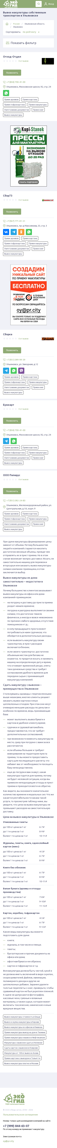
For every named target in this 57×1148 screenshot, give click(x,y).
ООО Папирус (11, 475)
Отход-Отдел (12, 56)
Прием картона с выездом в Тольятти (22, 1058)
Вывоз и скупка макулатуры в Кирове (21, 1022)
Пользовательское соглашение (20, 1114)
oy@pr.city (8, 1141)
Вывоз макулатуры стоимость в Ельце (22, 1017)
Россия (16, 24)
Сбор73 (7, 195)
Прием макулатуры (38, 105)
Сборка (7, 334)
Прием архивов (11, 99)
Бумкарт (8, 404)
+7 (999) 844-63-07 (16, 1126)
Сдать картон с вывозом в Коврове (21, 1048)
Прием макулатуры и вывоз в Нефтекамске (24, 1037)
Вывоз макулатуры (13, 115)
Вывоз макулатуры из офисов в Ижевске (23, 1027)
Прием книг (38, 110)
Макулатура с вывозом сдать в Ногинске (23, 1043)
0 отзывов (23, 61)
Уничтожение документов (16, 110)
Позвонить (12, 72)
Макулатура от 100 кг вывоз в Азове (21, 1053)
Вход (51, 4)
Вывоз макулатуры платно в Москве (21, 1063)
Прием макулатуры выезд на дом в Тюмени (24, 1032)
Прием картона (30, 99)
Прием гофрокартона (14, 105)
